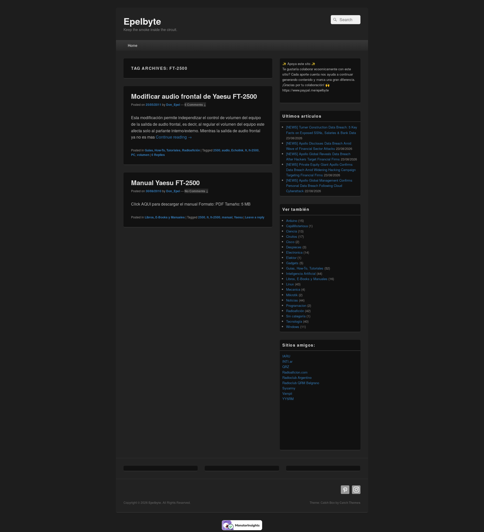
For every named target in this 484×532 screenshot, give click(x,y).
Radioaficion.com (295, 372)
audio (226, 150)
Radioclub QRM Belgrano (300, 382)
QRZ (285, 366)
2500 (216, 150)
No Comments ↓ (196, 191)
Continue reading (174, 137)
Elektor (291, 257)
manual (227, 217)
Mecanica (293, 289)
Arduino (291, 220)
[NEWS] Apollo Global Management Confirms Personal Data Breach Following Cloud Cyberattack (319, 185)
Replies (158, 154)
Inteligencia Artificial (301, 273)
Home (132, 45)
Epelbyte (142, 20)
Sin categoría (296, 316)
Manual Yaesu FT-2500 (165, 182)
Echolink (237, 150)
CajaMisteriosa (297, 225)
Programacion (296, 305)
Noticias (292, 300)
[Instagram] (356, 489)
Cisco (290, 241)
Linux (290, 284)
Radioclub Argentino (297, 377)
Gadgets (292, 262)
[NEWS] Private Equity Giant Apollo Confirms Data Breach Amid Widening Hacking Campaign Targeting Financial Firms (321, 169)
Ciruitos (291, 236)
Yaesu (238, 217)
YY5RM (288, 398)
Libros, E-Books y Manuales (165, 217)
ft (246, 150)
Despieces (293, 247)
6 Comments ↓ (195, 104)
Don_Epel (173, 104)
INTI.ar (287, 361)
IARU (286, 356)
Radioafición (191, 150)
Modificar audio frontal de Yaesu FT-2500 (194, 96)
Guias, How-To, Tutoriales (162, 150)
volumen (143, 154)
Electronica (294, 252)
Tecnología (294, 321)
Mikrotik (292, 294)
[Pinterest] (345, 489)
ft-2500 (254, 150)
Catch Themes (350, 502)
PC (133, 154)
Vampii (287, 393)
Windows (292, 326)
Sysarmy (288, 388)
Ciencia (291, 231)
